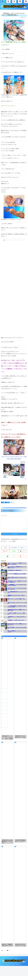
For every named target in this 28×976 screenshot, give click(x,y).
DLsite (23, 462)
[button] (25, 488)
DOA (3, 502)
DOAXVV (8, 502)
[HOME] (11, 470)
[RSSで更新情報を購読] (20, 556)
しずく (13, 502)
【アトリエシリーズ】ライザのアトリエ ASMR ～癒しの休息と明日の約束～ (14, 457)
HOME (4, 476)
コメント (4, 515)
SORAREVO (5, 477)
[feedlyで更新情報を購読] (7, 556)
